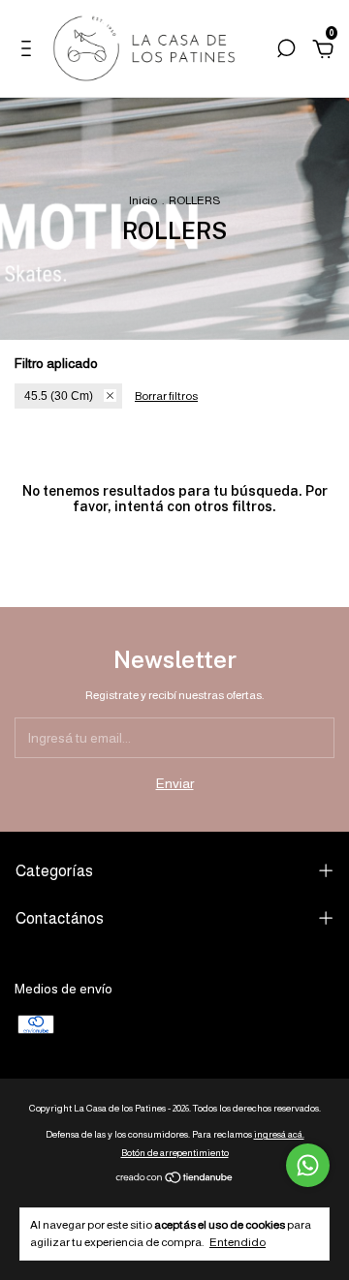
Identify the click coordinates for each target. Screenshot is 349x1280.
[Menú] (30, 51)
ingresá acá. (279, 1134)
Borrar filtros (166, 396)
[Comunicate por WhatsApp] (308, 1165)
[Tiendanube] (175, 1179)
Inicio (143, 200)
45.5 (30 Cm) (58, 396)
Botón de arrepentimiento (175, 1152)
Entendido (237, 1242)
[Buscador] (286, 51)
